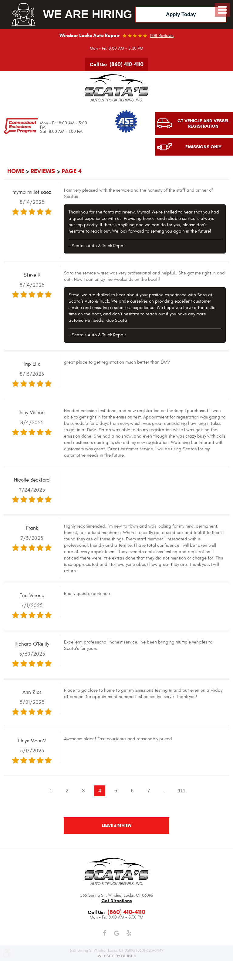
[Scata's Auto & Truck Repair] (116, 88)
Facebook (104, 933)
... (164, 790)
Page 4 (72, 171)
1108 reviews (162, 35)
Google (116, 933)
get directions (116, 900)
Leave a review (116, 825)
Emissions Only (203, 147)
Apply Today (181, 14)
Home (15, 171)
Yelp (129, 933)
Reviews (43, 171)
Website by (116, 956)
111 (181, 790)
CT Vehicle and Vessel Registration (203, 123)
